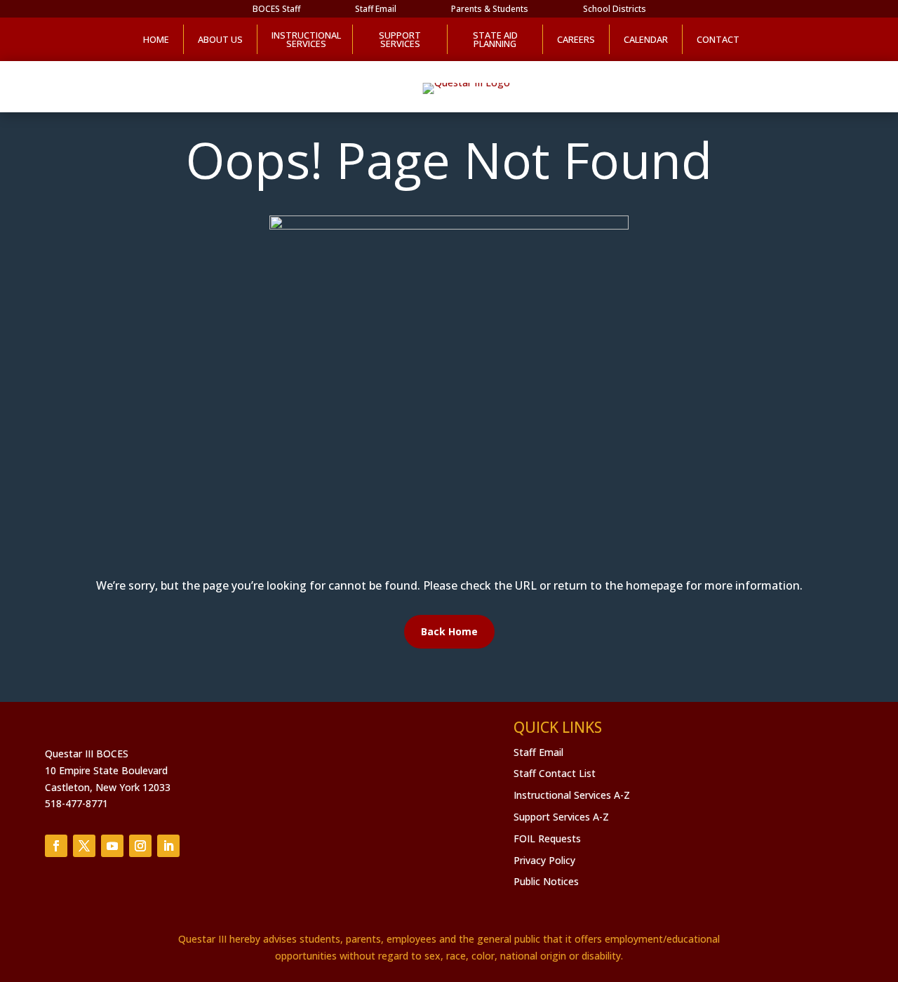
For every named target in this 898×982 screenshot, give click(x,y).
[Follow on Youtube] (112, 846)
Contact (718, 39)
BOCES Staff (276, 9)
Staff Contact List (555, 773)
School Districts (614, 9)
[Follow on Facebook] (56, 846)
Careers (576, 39)
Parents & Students (489, 9)
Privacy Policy (544, 860)
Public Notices (546, 881)
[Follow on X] (84, 846)
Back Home (449, 631)
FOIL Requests (547, 838)
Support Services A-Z (561, 816)
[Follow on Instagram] (140, 846)
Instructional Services (305, 40)
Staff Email (375, 9)
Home (156, 39)
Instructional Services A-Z (572, 795)
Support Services (400, 40)
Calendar (646, 39)
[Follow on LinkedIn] (168, 846)
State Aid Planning (495, 40)
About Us (220, 39)
